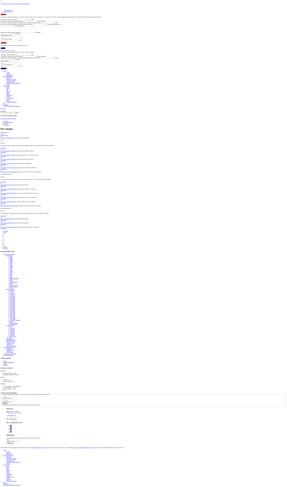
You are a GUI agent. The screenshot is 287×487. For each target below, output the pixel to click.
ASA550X (12, 328)
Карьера (9, 73)
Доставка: (3, 370)
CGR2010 (12, 290)
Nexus (11, 277)
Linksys (8, 96)
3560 (11, 263)
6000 (11, 284)
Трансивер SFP (10, 339)
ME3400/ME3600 (14, 278)
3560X (11, 267)
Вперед (5, 247)
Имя (32, 54)
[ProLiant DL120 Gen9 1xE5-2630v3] (1, 170)
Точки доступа (10, 343)
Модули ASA (13, 336)
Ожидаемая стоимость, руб (54, 24)
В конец (6, 248)
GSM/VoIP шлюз (11, 349)
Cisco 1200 (12, 297)
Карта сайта (10, 75)
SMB (11, 280)
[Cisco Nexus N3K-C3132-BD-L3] (1, 166)
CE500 (11, 281)
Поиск (16, 112)
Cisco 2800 (12, 302)
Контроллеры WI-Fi (12, 345)
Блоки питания (13, 286)
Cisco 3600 (12, 305)
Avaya (8, 99)
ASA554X (12, 332)
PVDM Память (13, 324)
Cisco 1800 (12, 298)
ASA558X (12, 335)
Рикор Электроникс (12, 102)
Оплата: (3, 377)
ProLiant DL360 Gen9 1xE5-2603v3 (9, 205)
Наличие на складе (11, 79)
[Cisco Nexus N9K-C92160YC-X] (1, 187)
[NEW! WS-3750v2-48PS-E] (1, 136)
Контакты (6, 104)
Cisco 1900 (12, 300)
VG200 (11, 292)
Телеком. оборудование (9, 347)
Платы (11, 288)
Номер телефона (41, 21)
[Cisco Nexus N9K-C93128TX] (1, 158)
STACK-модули (14, 285)
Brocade (9, 100)
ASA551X (12, 329)
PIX (11, 327)
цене (2, 133)
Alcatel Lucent (10, 98)
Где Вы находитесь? (20, 26)
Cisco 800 (12, 294)
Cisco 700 (12, 293)
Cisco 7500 (12, 316)
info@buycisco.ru (8, 11)
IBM (8, 92)
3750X (11, 273)
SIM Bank (9, 348)
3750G (11, 270)
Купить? (3, 48)
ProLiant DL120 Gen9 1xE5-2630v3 (9, 172)
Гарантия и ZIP (10, 81)
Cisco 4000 (12, 310)
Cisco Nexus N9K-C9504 (7, 218)
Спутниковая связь (8, 355)
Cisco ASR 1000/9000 (15, 320)
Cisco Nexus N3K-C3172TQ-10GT (9, 155)
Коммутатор (10, 255)
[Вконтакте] (11, 426)
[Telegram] (11, 432)
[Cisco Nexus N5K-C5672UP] (1, 162)
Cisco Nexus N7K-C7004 (7, 185)
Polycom (6, 365)
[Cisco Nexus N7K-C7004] (1, 183)
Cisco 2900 (12, 304)
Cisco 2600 (12, 301)
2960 (11, 257)
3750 (11, 269)
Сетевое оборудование (9, 254)
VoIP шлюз (9, 351)
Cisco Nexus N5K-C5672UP (7, 163)
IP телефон (9, 337)
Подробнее (3, 148)
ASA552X (12, 331)
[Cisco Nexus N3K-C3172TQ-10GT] (1, 153)
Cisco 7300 (12, 313)
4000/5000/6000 (13, 282)
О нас (5, 71)
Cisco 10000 (13, 319)
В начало (6, 231)
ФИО (32, 19)
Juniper (8, 94)
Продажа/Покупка (8, 76)
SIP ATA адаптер (11, 341)
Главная (6, 121)
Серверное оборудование (10, 354)
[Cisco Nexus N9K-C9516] (1, 221)
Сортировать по (5, 132)
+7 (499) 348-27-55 (8, 10)
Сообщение (38, 32)
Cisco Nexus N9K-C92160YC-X (9, 189)
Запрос (8, 84)
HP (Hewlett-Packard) (9, 362)
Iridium (5, 363)
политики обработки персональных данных (84, 447)
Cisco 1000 (12, 296)
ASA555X (12, 333)
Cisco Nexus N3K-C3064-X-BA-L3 (9, 193)
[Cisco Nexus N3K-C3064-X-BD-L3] (1, 225)
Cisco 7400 (12, 315)
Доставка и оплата (11, 80)
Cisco (8, 87)
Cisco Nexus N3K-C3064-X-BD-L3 (9, 227)
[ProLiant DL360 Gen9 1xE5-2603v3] (1, 204)
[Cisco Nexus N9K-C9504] (1, 217)
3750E (11, 271)
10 (4, 245)
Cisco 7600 (12, 317)
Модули (12, 321)
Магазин (9, 77)
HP (7, 90)
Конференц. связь (11, 340)
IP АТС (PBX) (10, 352)
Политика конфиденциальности (12, 106)
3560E (11, 266)
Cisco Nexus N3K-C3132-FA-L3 (9, 201)
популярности (4, 135)
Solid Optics (9, 95)
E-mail (56, 22)
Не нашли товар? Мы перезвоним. (9, 393)
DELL (8, 88)
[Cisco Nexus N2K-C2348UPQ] (1, 149)
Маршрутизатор (11, 289)
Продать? (3, 14)
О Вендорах (7, 86)
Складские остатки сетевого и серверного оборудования (15, 3)
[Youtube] (11, 429)
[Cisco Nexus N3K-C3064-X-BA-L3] (1, 192)
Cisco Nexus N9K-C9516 (7, 223)
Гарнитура (9, 344)
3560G (11, 265)
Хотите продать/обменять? (13, 83)
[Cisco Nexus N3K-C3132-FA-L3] (1, 200)
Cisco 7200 (12, 312)
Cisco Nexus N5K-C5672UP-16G (9, 197)
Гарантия (3, 383)
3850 (11, 274)
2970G (11, 262)
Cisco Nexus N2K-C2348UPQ (8, 151)
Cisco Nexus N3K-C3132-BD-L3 (9, 167)
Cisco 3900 (12, 309)
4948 (11, 276)
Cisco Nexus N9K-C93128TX (8, 159)
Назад (5, 232)
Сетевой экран (10, 325)
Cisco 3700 (12, 306)
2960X (11, 261)
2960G (11, 258)
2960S (11, 259)
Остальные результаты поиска (8, 118)
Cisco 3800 (12, 308)
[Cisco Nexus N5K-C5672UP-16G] (1, 196)
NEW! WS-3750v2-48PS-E (7, 138)
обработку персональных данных (39, 447)
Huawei (8, 91)
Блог (5, 103)
